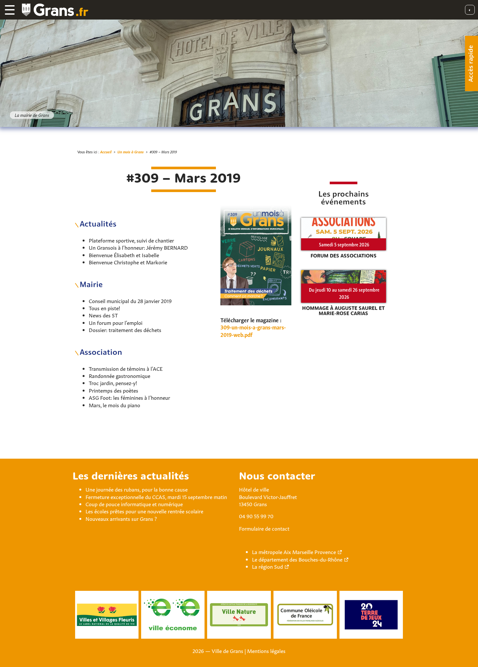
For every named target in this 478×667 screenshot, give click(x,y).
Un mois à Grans (130, 151)
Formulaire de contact (264, 528)
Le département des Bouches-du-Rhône (297, 559)
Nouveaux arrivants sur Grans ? (121, 518)
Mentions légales (266, 650)
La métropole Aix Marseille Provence (294, 551)
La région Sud (267, 566)
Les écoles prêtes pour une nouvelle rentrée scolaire (144, 510)
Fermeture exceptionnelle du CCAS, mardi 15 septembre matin (156, 496)
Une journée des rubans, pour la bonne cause (137, 489)
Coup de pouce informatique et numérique (134, 503)
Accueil (106, 151)
